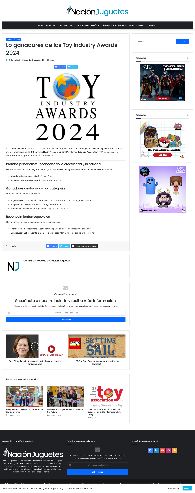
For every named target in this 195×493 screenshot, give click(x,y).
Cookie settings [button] (173, 488)
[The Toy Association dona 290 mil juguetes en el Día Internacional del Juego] (106, 396)
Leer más (88, 488)
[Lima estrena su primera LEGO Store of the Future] (65, 396)
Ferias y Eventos (13, 39)
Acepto (187, 488)
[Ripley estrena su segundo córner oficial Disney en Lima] (24, 396)
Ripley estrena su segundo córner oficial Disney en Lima (24, 410)
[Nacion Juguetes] (97, 10)
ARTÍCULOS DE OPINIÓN (87, 25)
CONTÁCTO (153, 25)
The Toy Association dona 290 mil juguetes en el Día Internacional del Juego (104, 412)
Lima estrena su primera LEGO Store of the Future (65, 410)
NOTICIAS (50, 25)
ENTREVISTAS (66, 25)
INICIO (40, 25)
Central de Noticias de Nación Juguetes (26, 60)
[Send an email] (43, 60)
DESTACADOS (137, 25)
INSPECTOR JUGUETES (114, 25)
